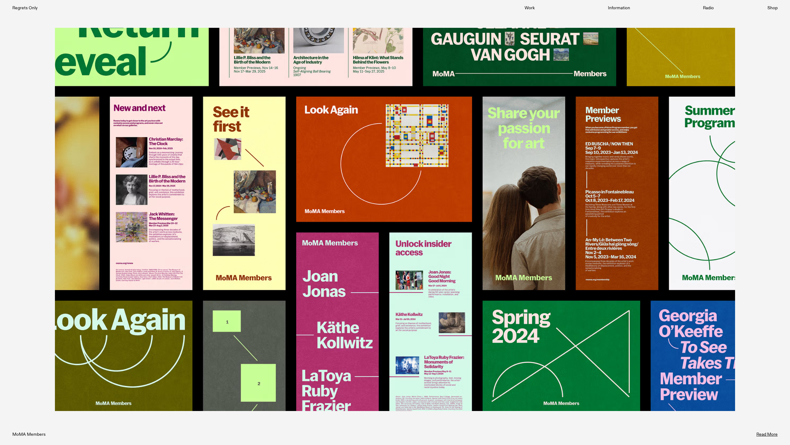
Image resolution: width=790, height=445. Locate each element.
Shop (772, 7)
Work (530, 7)
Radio (708, 7)
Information (619, 7)
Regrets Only (25, 7)
